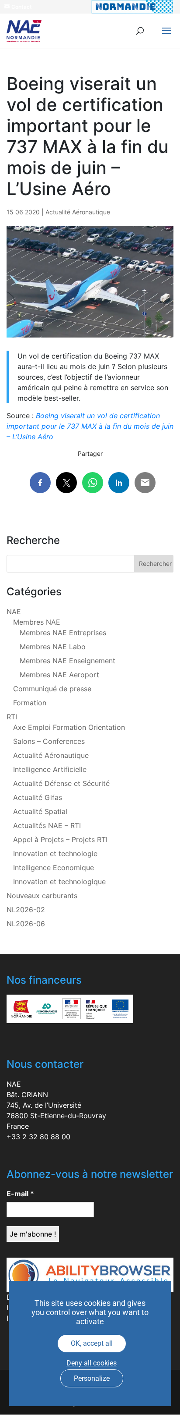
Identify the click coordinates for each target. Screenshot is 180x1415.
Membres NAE (36, 622)
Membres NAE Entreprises (63, 632)
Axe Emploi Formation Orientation (69, 727)
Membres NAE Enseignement (67, 660)
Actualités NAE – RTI (47, 825)
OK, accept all (92, 1343)
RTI (12, 716)
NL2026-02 (26, 909)
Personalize (92, 1378)
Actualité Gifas (37, 797)
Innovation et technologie (55, 853)
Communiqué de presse (52, 688)
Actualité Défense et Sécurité (61, 783)
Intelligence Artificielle (50, 769)
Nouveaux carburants (42, 895)
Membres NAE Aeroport (59, 674)
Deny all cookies (91, 1363)
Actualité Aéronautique (77, 212)
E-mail (20, 1193)
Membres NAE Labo (53, 646)
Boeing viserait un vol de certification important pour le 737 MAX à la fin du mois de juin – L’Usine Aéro (90, 426)
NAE (14, 611)
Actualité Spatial (40, 811)
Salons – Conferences (49, 741)
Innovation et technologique (59, 881)
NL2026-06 (26, 923)
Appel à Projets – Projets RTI (60, 839)
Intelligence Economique (53, 867)
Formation (29, 702)
